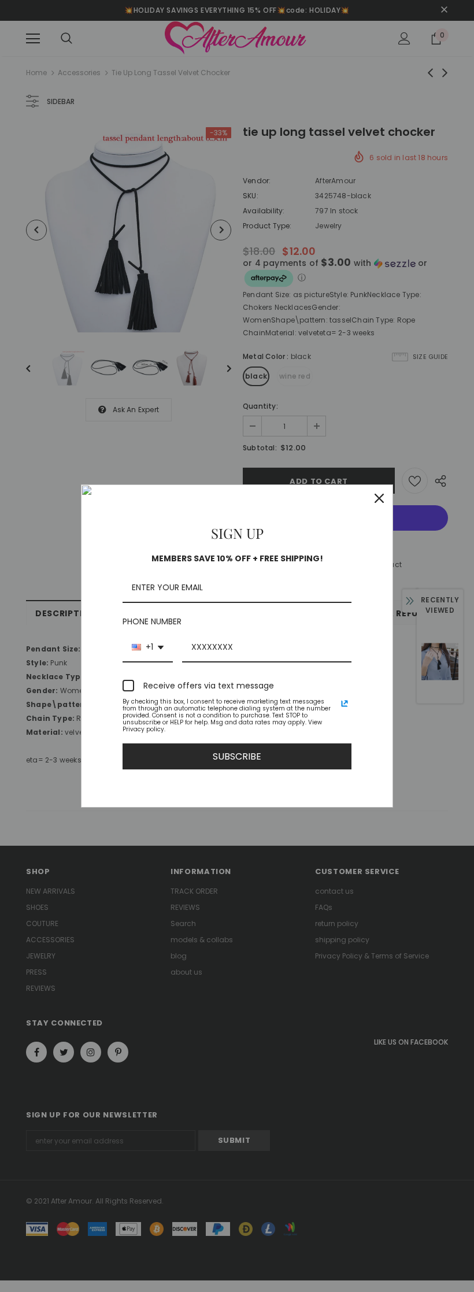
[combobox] (148, 647)
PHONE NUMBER (152, 621)
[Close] (379, 498)
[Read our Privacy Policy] (344, 703)
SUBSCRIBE (237, 756)
